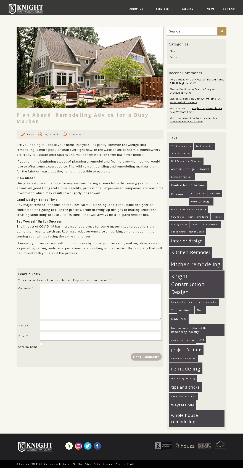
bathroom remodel (181, 177)
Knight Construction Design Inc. (27, 9)
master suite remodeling (202, 302)
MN (173, 309)
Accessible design (183, 169)
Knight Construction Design (188, 284)
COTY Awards (198, 193)
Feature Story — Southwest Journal (192, 91)
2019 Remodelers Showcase (186, 161)
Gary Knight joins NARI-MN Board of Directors (196, 100)
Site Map (78, 464)
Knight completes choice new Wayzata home (193, 119)
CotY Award (179, 194)
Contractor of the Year (188, 185)
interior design (187, 241)
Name (23, 325)
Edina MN (215, 193)
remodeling (185, 368)
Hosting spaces (179, 224)
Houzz (195, 224)
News (211, 8)
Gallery (187, 8)
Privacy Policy (92, 464)
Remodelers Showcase (183, 358)
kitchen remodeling (195, 264)
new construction (182, 340)
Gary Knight (177, 217)
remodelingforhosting (183, 378)
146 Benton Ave (204, 146)
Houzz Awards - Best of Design (187, 232)
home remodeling (198, 217)
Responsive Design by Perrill (118, 464)
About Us (136, 8)
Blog (172, 51)
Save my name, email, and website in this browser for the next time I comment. (28, 348)
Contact (229, 8)
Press (173, 57)
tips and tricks (185, 387)
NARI (200, 310)
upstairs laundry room (183, 396)
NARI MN (178, 319)
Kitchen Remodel (190, 252)
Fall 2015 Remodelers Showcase (188, 209)
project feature (186, 349)
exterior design (201, 201)
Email (23, 336)
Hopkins (217, 217)
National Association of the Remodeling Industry (189, 330)
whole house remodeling (184, 418)
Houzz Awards (210, 224)
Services (162, 8)
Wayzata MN (182, 404)
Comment (26, 288)
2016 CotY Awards (180, 153)
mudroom (185, 310)
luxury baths (178, 302)
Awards (204, 169)
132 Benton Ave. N (181, 146)
